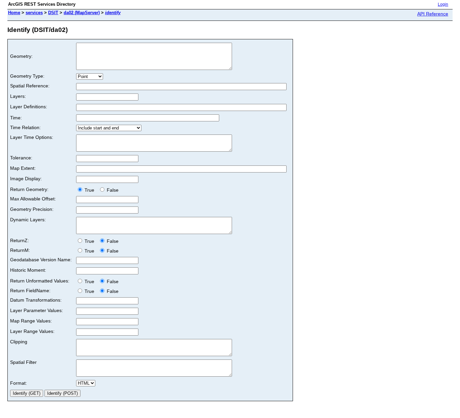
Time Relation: (25, 127)
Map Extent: (23, 168)
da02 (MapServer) (82, 12)
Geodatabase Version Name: (41, 259)
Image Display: (26, 178)
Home (14, 12)
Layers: (18, 96)
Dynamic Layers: (28, 219)
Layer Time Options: (31, 137)
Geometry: (21, 56)
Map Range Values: (31, 321)
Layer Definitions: (28, 106)
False (112, 190)
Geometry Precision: (32, 209)
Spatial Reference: (30, 85)
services (34, 12)
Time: (16, 117)
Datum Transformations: (36, 300)
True (90, 190)
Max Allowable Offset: (33, 198)
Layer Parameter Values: (36, 310)
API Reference (432, 13)
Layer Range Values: (32, 331)
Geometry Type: (27, 76)
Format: (18, 383)
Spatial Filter (23, 362)
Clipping (18, 341)
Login (443, 4)
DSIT (53, 12)
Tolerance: (21, 157)
